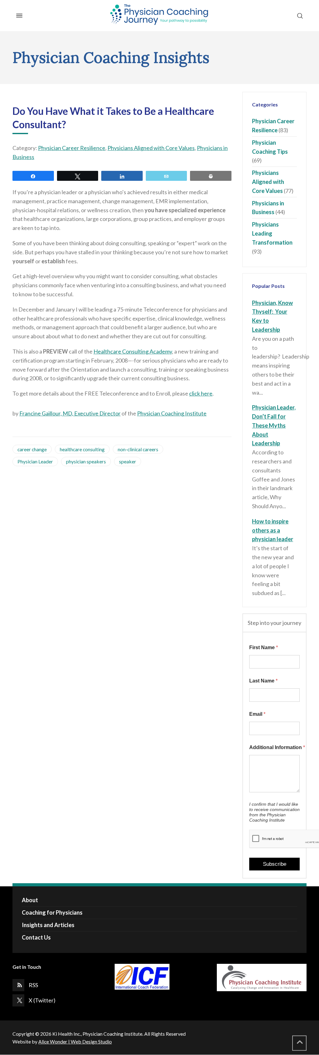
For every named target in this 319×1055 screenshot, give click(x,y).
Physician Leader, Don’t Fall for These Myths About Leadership (274, 425)
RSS (33, 985)
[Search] (299, 15)
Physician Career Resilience (71, 147)
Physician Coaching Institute (172, 413)
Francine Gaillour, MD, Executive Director (70, 413)
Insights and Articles (48, 924)
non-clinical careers (138, 449)
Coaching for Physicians (52, 912)
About (30, 900)
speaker (127, 461)
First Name (263, 647)
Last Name (263, 680)
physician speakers (86, 461)
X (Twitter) (42, 1000)
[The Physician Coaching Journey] (159, 15)
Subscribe (274, 864)
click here (200, 393)
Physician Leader (35, 461)
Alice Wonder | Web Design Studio (75, 1041)
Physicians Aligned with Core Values (151, 147)
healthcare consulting (82, 449)
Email (257, 714)
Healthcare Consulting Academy (132, 351)
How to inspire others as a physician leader (272, 530)
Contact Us (36, 937)
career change (32, 449)
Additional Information (274, 747)
